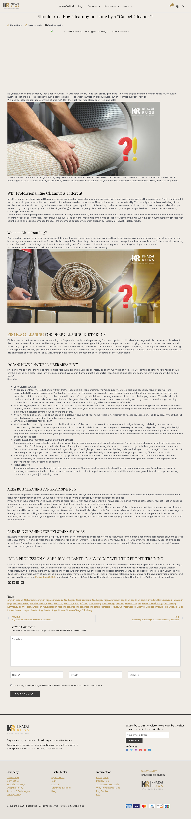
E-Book (55, 784)
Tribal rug (87, 610)
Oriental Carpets (145, 606)
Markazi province (109, 606)
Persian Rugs (50, 610)
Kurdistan (95, 606)
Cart (54, 780)
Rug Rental (102, 791)
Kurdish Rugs (82, 606)
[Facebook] (127, 749)
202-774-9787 (149, 771)
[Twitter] (131, 749)
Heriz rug (58, 603)
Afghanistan (30, 600)
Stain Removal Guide (107, 784)
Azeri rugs (140, 600)
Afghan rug (43, 600)
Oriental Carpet (127, 606)
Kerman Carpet (133, 603)
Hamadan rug (164, 600)
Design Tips (102, 780)
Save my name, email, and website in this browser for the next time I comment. (58, 685)
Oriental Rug (161, 606)
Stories (61, 610)
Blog (53, 791)
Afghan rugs (56, 600)
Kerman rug (170, 603)
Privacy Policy (14, 794)
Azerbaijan (69, 600)
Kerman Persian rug (152, 603)
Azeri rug (129, 600)
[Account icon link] (177, 6)
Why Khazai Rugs (16, 784)
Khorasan (26, 606)
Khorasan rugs (54, 606)
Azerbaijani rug (83, 600)
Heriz (50, 603)
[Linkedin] (149, 749)
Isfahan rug (95, 603)
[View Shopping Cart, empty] (170, 6)
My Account (57, 777)
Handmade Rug (21, 603)
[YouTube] (145, 749)
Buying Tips (102, 777)
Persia (10, 610)
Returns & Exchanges (18, 791)
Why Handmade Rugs (108, 787)
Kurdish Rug (69, 606)
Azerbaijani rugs (100, 600)
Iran (77, 603)
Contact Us (13, 780)
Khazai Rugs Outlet (45, 577)
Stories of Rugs (73, 610)
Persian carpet (22, 610)
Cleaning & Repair (61, 787)
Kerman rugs (14, 606)
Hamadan (151, 600)
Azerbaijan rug (116, 600)
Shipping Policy (15, 787)
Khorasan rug (39, 606)
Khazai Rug (13, 777)
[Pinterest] (140, 749)
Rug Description (55, 25)
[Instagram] (136, 749)
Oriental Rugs (176, 606)
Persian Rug (37, 610)
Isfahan (84, 603)
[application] (98, 6)
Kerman (120, 603)
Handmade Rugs (38, 603)
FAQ (98, 794)
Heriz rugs (69, 603)
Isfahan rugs (108, 603)
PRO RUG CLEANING (25, 334)
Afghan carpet (15, 600)
